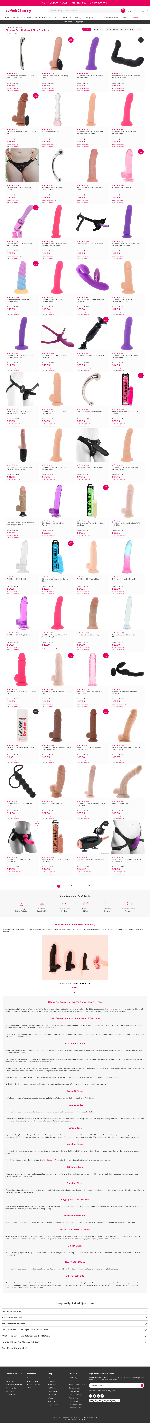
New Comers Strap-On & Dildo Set (90, 243)
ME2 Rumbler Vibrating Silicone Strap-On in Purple (54, 356)
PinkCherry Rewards (13, 1384)
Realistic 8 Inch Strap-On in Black (90, 467)
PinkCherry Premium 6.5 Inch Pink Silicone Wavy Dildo (54, 636)
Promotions (52, 1381)
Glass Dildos (67, 1229)
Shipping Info (10, 1391)
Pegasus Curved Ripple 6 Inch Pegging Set (18, 860)
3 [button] (78, 993)
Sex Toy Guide (33, 1381)
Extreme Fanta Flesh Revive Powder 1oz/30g (20, 748)
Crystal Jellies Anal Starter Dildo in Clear (125, 636)
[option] (75, 22)
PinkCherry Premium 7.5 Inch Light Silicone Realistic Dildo (90, 133)
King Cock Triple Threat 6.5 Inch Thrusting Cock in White (19, 468)
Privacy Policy (74, 1391)
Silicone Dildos (75, 1167)
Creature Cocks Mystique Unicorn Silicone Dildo (20, 300)
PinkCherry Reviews (77, 1384)
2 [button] (75, 993)
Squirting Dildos (75, 1183)
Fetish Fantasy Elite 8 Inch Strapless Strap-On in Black (126, 77)
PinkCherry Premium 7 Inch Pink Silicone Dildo (54, 300)
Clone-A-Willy (53, 1160)
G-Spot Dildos (75, 1245)
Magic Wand (53, 1405)
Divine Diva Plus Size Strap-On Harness (19, 189)
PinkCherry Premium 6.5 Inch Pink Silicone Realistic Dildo (54, 244)
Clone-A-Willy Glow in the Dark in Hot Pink (125, 412)
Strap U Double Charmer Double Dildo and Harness (126, 860)
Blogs (29, 1378)
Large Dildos (75, 1127)
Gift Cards (52, 1384)
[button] (16, 18)
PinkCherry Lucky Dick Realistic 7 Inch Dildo (56, 692)
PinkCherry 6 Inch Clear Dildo (18, 579)
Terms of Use (74, 1388)
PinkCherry (52, 1388)
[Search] (123, 10)
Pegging (65, 1199)
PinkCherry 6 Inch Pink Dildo (123, 188)
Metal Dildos (83, 1229)
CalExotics (52, 1395)
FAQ (7, 1378)
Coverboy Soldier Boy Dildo (122, 803)
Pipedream (52, 1391)
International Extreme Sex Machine (90, 859)
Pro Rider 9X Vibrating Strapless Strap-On (124, 692)
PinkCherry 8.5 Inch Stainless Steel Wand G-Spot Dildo (20, 77)
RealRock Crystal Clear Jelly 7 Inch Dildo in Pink (90, 692)
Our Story (73, 1378)
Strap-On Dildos (80, 1199)
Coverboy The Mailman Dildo (53, 803)
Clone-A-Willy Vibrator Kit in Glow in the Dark (91, 524)
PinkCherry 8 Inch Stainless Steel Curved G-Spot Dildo (55, 189)
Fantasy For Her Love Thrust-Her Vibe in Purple (19, 244)
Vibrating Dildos (75, 1144)
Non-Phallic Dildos (75, 1261)
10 (84, 886)
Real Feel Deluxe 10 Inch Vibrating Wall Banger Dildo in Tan (20, 524)
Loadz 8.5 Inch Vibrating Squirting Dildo (55, 77)
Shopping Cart (11, 1388)
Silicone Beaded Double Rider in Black (19, 804)
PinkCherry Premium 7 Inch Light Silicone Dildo (54, 468)
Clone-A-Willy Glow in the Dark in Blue (55, 580)
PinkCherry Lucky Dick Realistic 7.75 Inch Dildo (126, 524)
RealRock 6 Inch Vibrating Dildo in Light (90, 189)
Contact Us (10, 1395)
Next (90, 886)
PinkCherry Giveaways (73, 1400)
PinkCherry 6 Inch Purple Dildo (18, 635)
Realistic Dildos (75, 1104)
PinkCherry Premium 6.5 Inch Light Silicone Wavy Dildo (125, 468)
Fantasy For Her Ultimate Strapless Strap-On (90, 300)
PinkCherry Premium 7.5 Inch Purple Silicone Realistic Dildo (125, 244)
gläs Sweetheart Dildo (50, 132)
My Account (10, 1381)
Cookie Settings (75, 1395)
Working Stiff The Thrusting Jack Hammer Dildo (89, 748)
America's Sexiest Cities (34, 1386)
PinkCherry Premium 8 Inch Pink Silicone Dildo (124, 133)
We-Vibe (51, 1401)
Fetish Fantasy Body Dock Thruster (90, 355)
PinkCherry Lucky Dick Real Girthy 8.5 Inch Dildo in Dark (56, 748)
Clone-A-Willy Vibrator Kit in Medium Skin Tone (56, 860)
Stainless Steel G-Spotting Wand (90, 411)
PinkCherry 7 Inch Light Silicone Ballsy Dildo (54, 412)
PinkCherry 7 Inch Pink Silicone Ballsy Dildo (21, 692)
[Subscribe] (142, 1385)
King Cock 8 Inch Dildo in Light (88, 635)
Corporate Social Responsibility (76, 1406)
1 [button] (72, 993)
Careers (72, 1381)
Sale (50, 1378)
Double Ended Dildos (75, 1215)
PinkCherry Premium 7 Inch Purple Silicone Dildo (125, 356)
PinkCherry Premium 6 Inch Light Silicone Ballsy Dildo (124, 300)
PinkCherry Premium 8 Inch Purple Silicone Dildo (90, 77)
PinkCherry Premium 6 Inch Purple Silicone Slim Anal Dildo (20, 356)
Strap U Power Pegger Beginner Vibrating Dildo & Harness (19, 412)
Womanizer (52, 1398)
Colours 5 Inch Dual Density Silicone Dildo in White (126, 748)
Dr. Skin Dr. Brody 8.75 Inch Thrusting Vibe (21, 133)
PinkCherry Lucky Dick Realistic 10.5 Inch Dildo (91, 804)
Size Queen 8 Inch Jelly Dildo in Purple (54, 524)
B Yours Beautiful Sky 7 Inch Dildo (125, 579)
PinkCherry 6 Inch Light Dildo (88, 579)
